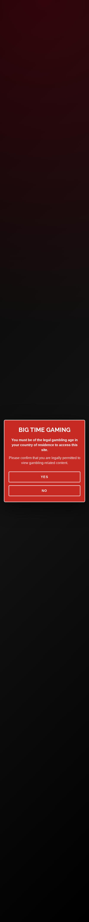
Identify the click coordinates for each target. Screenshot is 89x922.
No (44, 490)
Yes (44, 477)
